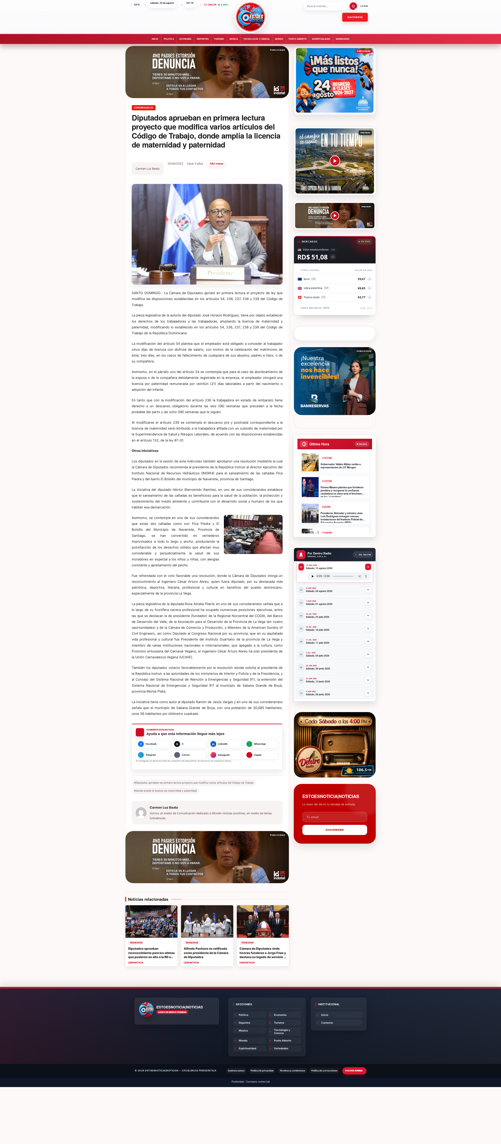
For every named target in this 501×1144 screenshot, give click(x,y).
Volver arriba (354, 1070)
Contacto (327, 1022)
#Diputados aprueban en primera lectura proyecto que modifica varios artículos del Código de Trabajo (193, 782)
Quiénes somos (236, 1070)
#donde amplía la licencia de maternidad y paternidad (165, 790)
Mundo (279, 39)
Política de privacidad (262, 1070)
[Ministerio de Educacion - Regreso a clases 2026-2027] (335, 80)
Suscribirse (355, 17)
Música (234, 39)
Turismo (219, 39)
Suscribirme (335, 829)
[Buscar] (353, 6)
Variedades (342, 39)
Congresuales (143, 107)
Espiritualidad (321, 39)
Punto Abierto (298, 39)
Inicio (155, 39)
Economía (185, 39)
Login (364, 6)
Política (169, 39)
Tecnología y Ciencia (256, 39)
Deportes (203, 39)
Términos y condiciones (292, 1070)
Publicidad (238, 1081)
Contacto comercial (258, 1081)
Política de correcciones (324, 1070)
